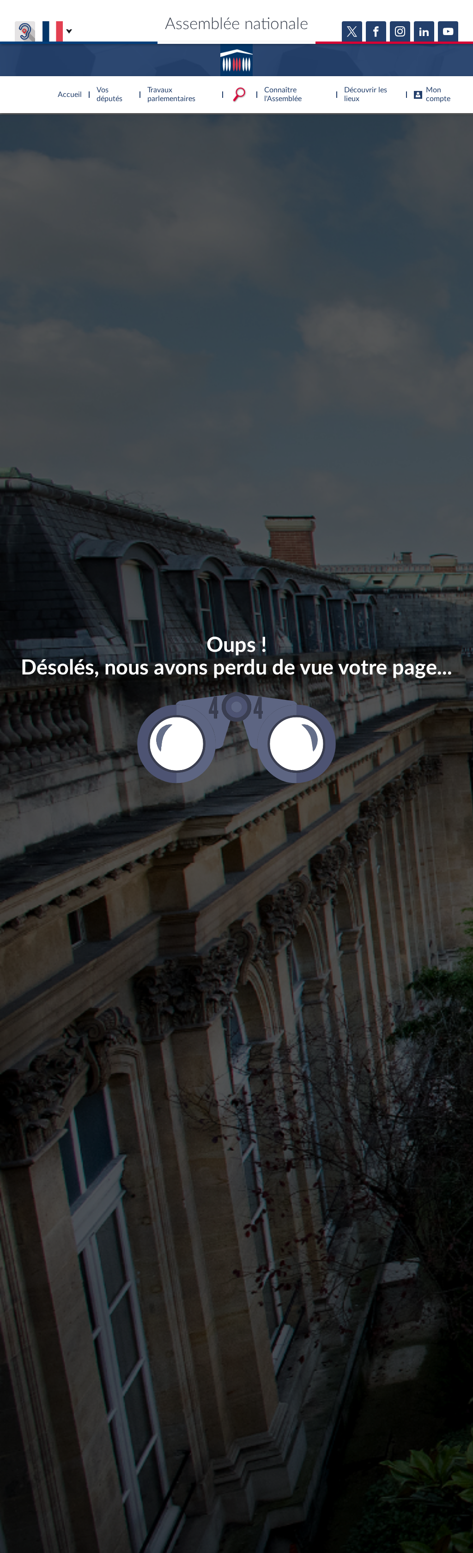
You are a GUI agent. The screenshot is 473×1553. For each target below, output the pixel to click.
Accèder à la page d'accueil (236, 56)
